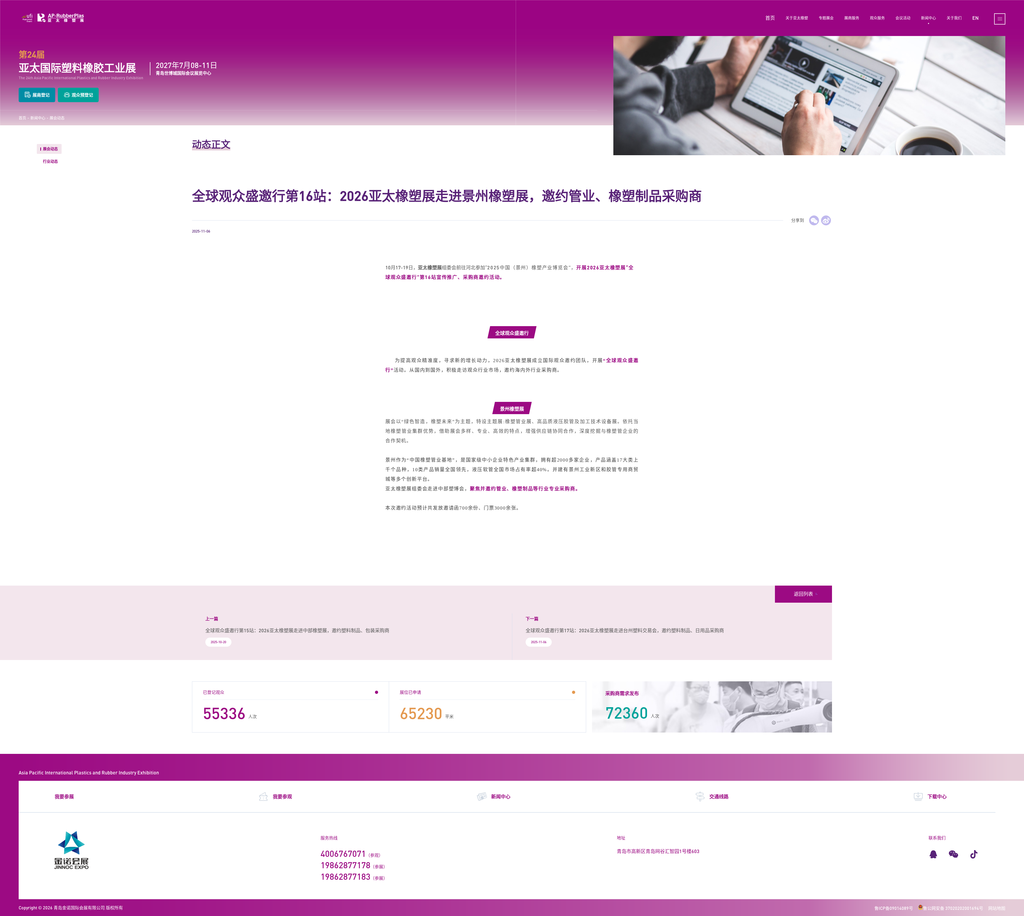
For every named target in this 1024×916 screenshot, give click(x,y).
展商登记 (41, 94)
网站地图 (996, 908)
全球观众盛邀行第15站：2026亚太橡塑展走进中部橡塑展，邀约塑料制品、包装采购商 (297, 630)
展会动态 (57, 118)
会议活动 (902, 17)
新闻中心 (928, 17)
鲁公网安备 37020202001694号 (953, 908)
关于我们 (954, 17)
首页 (770, 18)
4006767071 (343, 853)
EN (975, 18)
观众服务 (877, 17)
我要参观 (282, 796)
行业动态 (50, 161)
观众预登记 (82, 94)
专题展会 (826, 17)
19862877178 (345, 865)
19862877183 (345, 876)
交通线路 (719, 796)
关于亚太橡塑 (797, 17)
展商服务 (851, 17)
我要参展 (64, 796)
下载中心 (937, 796)
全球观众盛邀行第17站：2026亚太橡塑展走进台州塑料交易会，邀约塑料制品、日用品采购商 (625, 630)
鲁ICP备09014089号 (893, 908)
